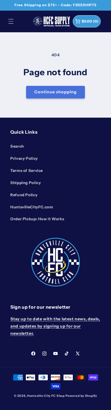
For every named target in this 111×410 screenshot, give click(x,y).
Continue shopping (55, 91)
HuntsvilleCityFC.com (31, 207)
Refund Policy (23, 195)
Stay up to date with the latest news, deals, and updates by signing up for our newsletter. (55, 326)
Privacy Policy (24, 158)
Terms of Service (26, 170)
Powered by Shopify (81, 396)
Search (17, 146)
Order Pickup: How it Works (37, 219)
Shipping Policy (25, 182)
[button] (11, 21)
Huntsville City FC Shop (46, 396)
